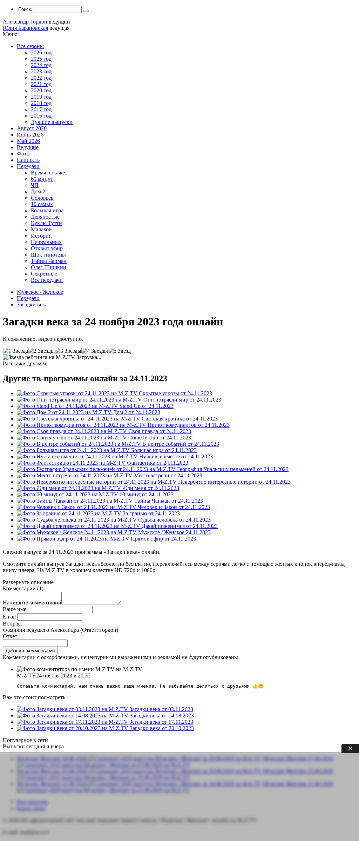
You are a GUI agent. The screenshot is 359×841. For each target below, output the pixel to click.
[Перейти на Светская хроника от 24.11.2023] (79, 419)
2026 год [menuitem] (41, 52)
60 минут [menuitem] (42, 179)
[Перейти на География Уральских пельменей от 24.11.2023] (97, 469)
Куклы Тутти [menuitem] (46, 223)
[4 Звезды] (94, 351)
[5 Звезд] (119, 351)
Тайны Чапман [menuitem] (49, 261)
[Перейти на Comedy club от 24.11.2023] (72, 438)
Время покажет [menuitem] (49, 173)
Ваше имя (14, 609)
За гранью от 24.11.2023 (151, 513)
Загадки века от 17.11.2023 (161, 722)
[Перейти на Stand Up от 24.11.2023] (68, 406)
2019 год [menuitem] (41, 97)
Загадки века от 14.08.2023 (162, 716)
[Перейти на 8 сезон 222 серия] (77, 532)
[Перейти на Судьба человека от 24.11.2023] (77, 520)
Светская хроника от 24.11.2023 (180, 419)
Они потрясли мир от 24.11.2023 (182, 400)
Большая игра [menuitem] (47, 210)
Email (9, 617)
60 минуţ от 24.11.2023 (147, 494)
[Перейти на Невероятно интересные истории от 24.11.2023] (97, 482)
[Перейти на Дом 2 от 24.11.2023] (65, 412)
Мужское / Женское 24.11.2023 (174, 532)
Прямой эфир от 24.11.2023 (163, 539)
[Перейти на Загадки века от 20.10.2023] (73, 728)
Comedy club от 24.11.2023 (159, 438)
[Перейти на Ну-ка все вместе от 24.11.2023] (78, 456)
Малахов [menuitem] (41, 229)
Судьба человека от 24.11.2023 (174, 520)
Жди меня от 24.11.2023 (150, 488)
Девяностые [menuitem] (45, 217)
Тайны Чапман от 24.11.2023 (168, 501)
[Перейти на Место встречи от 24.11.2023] (75, 475)
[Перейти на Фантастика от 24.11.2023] (72, 463)
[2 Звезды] (41, 351)
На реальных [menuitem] (46, 242)
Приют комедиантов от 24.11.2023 (189, 425)
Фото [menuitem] (23, 154)
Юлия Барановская (25, 28)
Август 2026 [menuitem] (32, 128)
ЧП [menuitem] (35, 185)
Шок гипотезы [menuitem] (48, 255)
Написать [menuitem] (28, 160)
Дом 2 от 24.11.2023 (136, 412)
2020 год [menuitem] (41, 90)
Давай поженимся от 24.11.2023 (180, 526)
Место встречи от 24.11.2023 (168, 475)
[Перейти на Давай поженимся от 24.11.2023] (79, 526)
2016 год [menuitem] (41, 116)
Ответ (10, 636)
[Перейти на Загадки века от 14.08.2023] (73, 716)
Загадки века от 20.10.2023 (162, 728)
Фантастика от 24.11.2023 (157, 463)
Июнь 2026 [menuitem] (30, 135)
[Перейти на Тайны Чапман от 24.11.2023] (75, 501)
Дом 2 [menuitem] (38, 191)
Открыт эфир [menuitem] (47, 248)
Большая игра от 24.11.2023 (164, 450)
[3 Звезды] (68, 351)
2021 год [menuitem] (41, 84)
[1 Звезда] (15, 351)
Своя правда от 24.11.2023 (159, 431)
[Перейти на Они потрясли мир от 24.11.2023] (80, 400)
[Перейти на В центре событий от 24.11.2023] (79, 444)
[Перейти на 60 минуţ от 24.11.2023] (68, 494)
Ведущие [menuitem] (28, 147)
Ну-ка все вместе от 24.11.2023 (176, 456)
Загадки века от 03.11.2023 (161, 709)
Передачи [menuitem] (28, 166)
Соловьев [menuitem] (42, 198)
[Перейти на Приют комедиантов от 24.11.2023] (82, 425)
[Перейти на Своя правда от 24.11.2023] (72, 431)
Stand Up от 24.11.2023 (147, 406)
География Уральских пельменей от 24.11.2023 (233, 469)
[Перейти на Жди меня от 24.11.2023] (69, 488)
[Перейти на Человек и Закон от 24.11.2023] (77, 507)
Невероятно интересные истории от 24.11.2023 (234, 482)
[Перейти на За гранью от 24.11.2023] (70, 513)
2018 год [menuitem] (41, 103)
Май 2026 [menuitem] (28, 141)
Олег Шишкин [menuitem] (48, 267)
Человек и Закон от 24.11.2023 (174, 507)
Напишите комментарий (32, 602)
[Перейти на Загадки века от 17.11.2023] (73, 722)
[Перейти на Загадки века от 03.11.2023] (73, 709)
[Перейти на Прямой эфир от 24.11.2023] (74, 539)
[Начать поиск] (86, 11)
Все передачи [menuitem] (47, 280)
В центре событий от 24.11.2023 (180, 444)
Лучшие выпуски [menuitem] (52, 122)
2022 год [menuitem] (41, 78)
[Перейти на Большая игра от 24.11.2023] (74, 450)
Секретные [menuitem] (44, 274)
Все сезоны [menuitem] (30, 46)
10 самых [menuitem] (42, 204)
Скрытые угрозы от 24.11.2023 (175, 393)
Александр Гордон (25, 22)
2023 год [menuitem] (41, 71)
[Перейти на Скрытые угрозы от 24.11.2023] (78, 393)
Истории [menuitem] (41, 236)
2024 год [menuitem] (41, 65)
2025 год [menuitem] (41, 59)
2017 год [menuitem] (41, 109)
